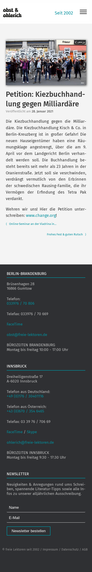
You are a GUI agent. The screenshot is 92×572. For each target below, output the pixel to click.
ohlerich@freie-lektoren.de (30, 442)
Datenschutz (70, 549)
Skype (32, 432)
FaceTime (15, 324)
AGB (85, 549)
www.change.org (41, 215)
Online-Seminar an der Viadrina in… (31, 224)
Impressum (50, 549)
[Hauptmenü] (83, 12)
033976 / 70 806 (20, 303)
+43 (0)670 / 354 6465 (25, 411)
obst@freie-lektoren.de (27, 334)
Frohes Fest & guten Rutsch (66, 234)
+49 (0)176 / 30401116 (25, 396)
